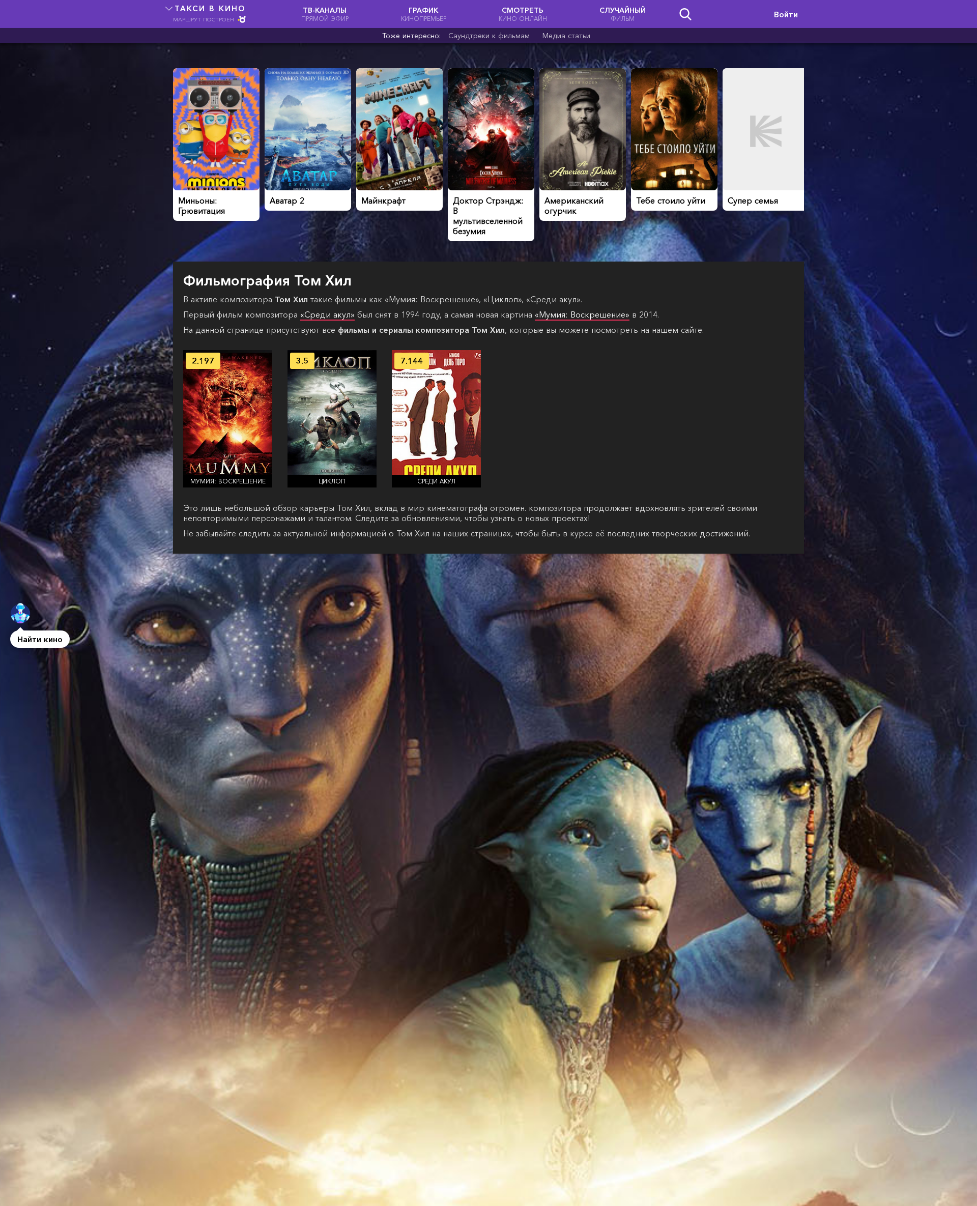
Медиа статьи (566, 35)
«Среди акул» (327, 314)
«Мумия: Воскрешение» (582, 314)
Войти (786, 14)
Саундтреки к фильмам (489, 35)
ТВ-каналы (325, 14)
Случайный (622, 14)
